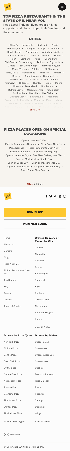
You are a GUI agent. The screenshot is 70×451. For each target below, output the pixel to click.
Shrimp (38, 400)
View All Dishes (43, 421)
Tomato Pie (10, 387)
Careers (8, 250)
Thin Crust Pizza (12, 400)
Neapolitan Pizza (12, 380)
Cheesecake (41, 348)
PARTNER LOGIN (35, 224)
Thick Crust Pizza (13, 413)
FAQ (6, 286)
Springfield (40, 280)
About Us (9, 244)
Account (8, 293)
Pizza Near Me (11, 263)
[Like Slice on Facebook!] (46, 196)
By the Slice (10, 367)
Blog (6, 257)
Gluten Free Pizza (13, 374)
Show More (35, 110)
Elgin (37, 286)
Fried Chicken (42, 380)
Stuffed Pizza (11, 406)
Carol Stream (42, 299)
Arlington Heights (44, 312)
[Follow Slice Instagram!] (64, 196)
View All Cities (42, 327)
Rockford (39, 260)
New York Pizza (12, 341)
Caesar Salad (42, 341)
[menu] (62, 7)
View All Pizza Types (14, 421)
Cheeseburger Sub (44, 354)
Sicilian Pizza (11, 348)
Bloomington (41, 273)
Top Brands (10, 280)
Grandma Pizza (12, 393)
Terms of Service (12, 306)
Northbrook (41, 306)
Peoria (38, 267)
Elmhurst (39, 293)
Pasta (38, 387)
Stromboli (40, 406)
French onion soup (44, 374)
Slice (30, 184)
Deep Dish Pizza (12, 361)
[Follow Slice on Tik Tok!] (55, 196)
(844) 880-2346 (12, 434)
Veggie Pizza (10, 354)
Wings (38, 413)
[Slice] (8, 7)
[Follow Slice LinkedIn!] (60, 196)
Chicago (39, 247)
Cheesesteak (41, 361)
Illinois (39, 184)
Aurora (38, 319)
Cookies (39, 367)
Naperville (40, 254)
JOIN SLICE (35, 212)
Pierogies (39, 393)
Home (7, 237)
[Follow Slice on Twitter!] (50, 196)
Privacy (8, 299)
